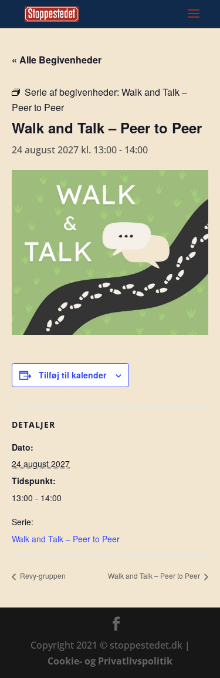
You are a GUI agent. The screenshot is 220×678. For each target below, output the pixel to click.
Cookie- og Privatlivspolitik (110, 660)
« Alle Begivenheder (56, 59)
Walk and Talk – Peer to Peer (66, 539)
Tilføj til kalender (72, 375)
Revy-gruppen (42, 575)
